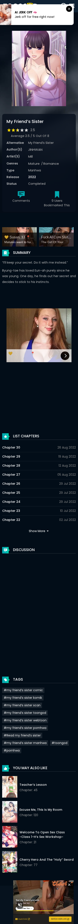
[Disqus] (39, 611)
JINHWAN (35, 149)
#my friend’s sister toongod (25, 713)
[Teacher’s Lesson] (9, 787)
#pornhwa (12, 750)
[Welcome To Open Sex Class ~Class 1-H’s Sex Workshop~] (9, 837)
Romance (51, 163)
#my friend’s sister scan (22, 705)
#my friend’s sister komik (23, 698)
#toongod (59, 743)
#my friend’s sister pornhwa (25, 728)
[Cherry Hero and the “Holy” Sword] (9, 862)
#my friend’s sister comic (23, 690)
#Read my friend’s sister (22, 735)
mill (30, 156)
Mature (34, 163)
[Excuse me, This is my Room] (9, 812)
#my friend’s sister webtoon (25, 720)
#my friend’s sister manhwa (25, 743)
